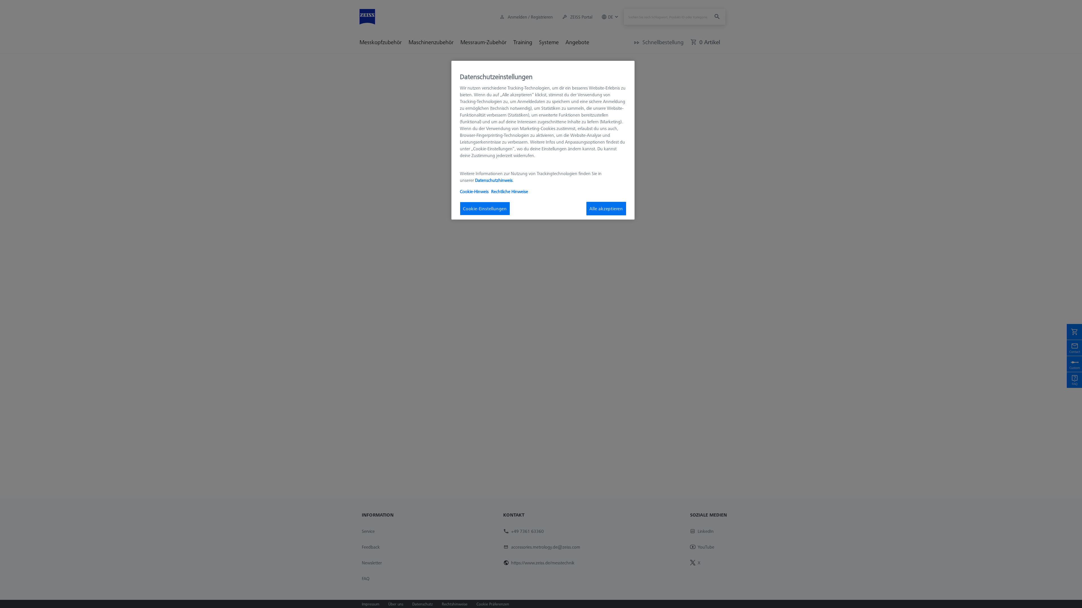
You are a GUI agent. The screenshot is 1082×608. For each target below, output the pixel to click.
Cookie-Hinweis (474, 191)
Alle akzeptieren (606, 208)
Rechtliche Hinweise (509, 191)
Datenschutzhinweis (494, 180)
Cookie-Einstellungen (485, 208)
